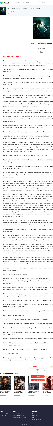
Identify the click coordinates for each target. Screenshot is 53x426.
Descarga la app (4, 413)
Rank (33, 413)
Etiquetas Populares (36, 419)
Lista (33, 417)
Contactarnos (3, 415)
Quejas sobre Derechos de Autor (20, 417)
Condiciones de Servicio (18, 415)
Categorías (34, 415)
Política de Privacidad (17, 413)
